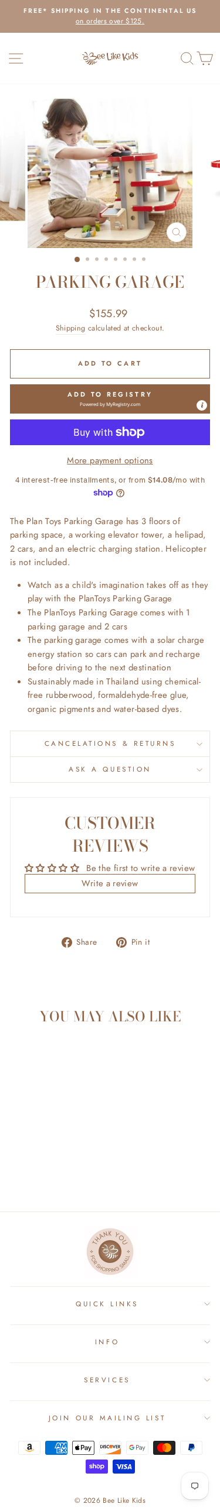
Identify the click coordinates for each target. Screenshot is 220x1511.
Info (107, 1342)
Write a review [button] (110, 883)
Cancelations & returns (110, 743)
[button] (110, 399)
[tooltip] (202, 405)
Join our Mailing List (107, 1418)
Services (107, 1380)
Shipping (71, 328)
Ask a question (110, 769)
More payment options (110, 460)
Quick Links (107, 1304)
